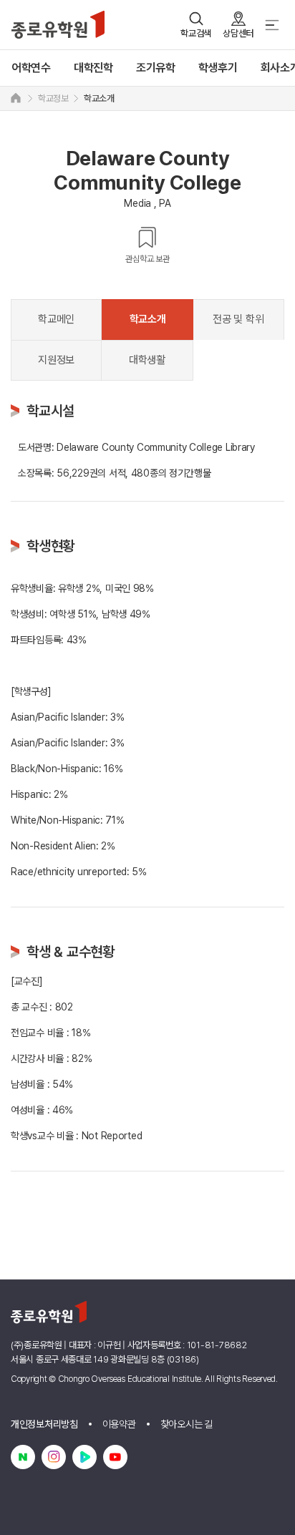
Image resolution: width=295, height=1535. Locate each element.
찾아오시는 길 (186, 1424)
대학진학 (93, 67)
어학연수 (31, 67)
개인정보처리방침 (44, 1424)
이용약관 (119, 1424)
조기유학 (155, 67)
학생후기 (218, 67)
